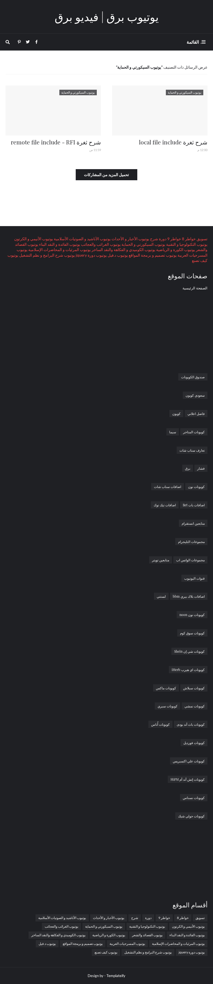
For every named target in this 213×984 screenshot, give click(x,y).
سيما (172, 432)
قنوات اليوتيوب (194, 578)
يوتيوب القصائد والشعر (147, 935)
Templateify (115, 975)
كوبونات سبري (168, 706)
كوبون (176, 413)
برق (187, 468)
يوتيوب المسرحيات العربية (127, 944)
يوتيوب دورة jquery (91, 255)
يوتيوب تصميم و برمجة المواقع (152, 255)
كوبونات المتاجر (194, 432)
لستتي (161, 596)
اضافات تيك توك (165, 505)
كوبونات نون (196, 486)
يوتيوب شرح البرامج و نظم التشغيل (46, 255)
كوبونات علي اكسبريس (189, 761)
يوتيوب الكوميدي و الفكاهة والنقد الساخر (123, 249)
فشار (201, 468)
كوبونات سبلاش (194, 688)
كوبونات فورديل (194, 742)
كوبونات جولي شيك (191, 816)
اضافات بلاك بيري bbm (189, 596)
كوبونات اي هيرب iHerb (188, 669)
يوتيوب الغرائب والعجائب (100, 244)
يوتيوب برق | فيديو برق (107, 16)
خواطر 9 (173, 238)
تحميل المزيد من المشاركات (106, 174)
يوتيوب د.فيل (117, 255)
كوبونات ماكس (166, 688)
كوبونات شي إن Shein (189, 651)
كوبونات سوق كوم (192, 633)
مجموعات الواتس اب (190, 560)
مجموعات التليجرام (191, 541)
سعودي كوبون (195, 395)
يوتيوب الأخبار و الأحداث (130, 238)
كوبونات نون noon (192, 614)
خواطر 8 (188, 238)
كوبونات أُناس (160, 724)
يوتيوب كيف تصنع (106, 952)
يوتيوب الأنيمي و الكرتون (33, 238)
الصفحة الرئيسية (194, 288)
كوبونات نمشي (194, 706)
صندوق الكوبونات (193, 377)
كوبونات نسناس (194, 797)
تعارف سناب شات (192, 450)
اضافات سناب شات (167, 486)
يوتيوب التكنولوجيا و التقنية (186, 244)
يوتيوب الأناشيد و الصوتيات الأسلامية (82, 238)
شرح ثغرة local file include (173, 142)
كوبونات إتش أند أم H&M (188, 779)
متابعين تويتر (160, 560)
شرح (153, 238)
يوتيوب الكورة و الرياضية (175, 249)
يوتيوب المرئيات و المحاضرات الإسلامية (59, 249)
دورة (162, 238)
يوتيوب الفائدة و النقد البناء (59, 244)
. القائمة (194, 41)
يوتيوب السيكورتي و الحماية (143, 244)
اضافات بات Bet (194, 505)
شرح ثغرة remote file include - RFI (56, 142)
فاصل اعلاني (196, 413)
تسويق (201, 238)
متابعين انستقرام (193, 523)
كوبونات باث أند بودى (191, 724)
